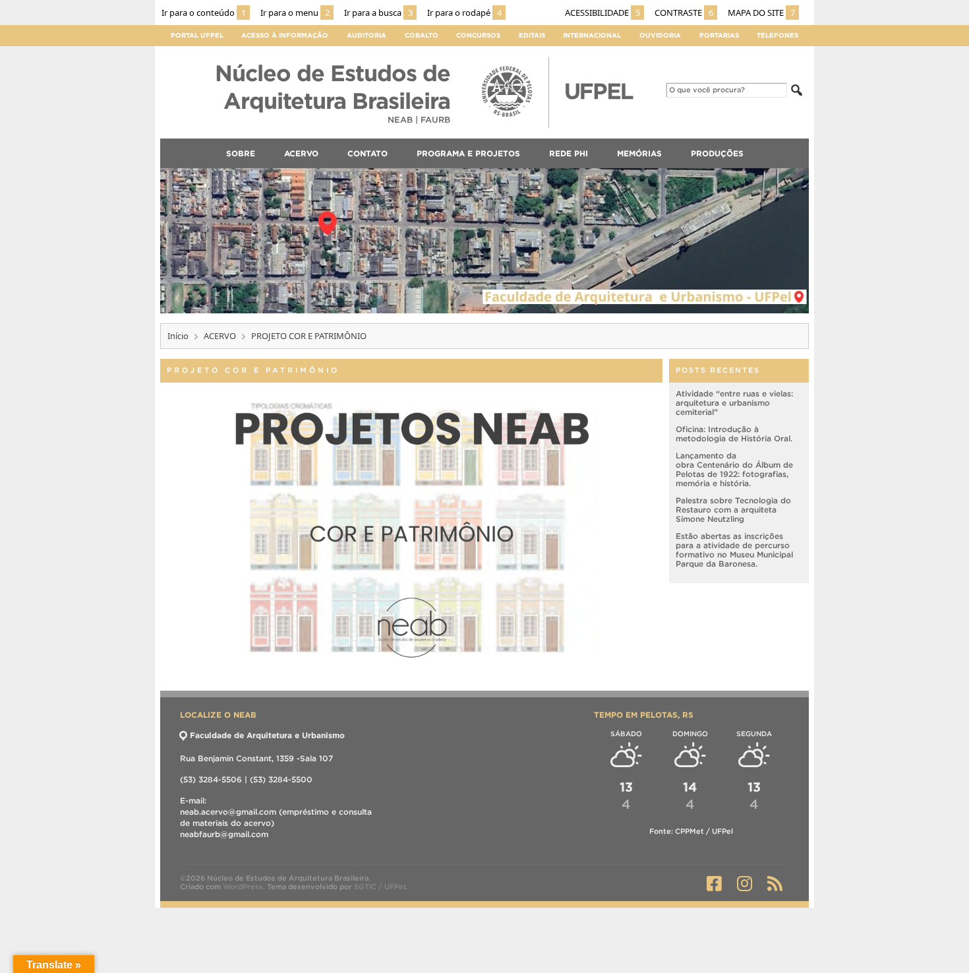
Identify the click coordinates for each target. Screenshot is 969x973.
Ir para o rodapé (464, 12)
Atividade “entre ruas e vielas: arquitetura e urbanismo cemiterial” (734, 402)
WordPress (243, 887)
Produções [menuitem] (717, 153)
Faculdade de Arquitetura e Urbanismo (267, 735)
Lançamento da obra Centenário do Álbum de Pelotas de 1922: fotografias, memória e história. (734, 469)
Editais (532, 35)
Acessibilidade (602, 12)
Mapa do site (761, 12)
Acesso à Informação (284, 35)
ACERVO (220, 336)
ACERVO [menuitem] (301, 153)
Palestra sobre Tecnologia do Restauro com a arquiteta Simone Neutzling (733, 509)
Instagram (744, 883)
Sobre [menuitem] (240, 153)
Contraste (684, 12)
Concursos (478, 35)
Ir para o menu (295, 12)
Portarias (719, 35)
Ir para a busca (378, 12)
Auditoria (366, 35)
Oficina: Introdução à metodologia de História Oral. (734, 434)
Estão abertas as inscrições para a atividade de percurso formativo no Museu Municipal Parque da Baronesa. (734, 550)
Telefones (777, 35)
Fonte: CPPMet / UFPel (691, 831)
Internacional (592, 35)
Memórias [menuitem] (639, 153)
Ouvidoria (660, 35)
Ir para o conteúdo (204, 12)
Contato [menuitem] (367, 153)
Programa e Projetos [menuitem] (468, 153)
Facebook (714, 883)
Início (178, 336)
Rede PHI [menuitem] (568, 153)
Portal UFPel (197, 35)
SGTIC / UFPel (379, 887)
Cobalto (421, 35)
